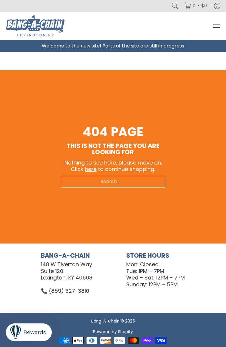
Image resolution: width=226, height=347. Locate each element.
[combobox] (113, 182)
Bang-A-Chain (105, 321)
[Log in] (217, 6)
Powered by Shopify (113, 332)
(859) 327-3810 (69, 291)
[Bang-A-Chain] (35, 26)
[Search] (175, 6)
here (91, 169)
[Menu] (216, 26)
